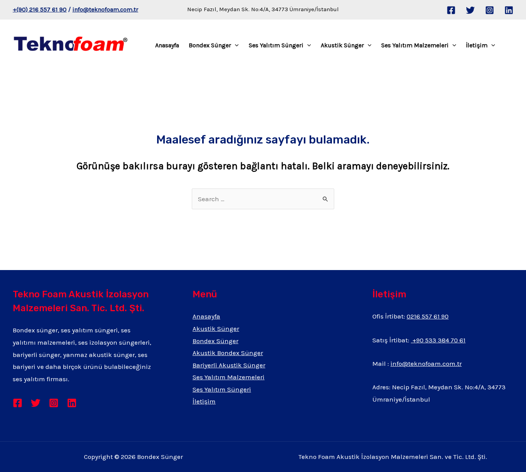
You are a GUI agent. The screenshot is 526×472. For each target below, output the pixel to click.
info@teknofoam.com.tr (105, 9)
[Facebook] (451, 10)
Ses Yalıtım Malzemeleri (415, 45)
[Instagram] (489, 10)
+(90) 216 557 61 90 (40, 9)
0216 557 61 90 (428, 316)
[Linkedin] (508, 10)
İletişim (476, 45)
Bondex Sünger (210, 45)
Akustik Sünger (342, 45)
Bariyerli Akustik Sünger (229, 365)
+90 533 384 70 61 (438, 340)
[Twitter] (470, 10)
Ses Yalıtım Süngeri (276, 45)
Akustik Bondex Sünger (228, 353)
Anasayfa (167, 45)
